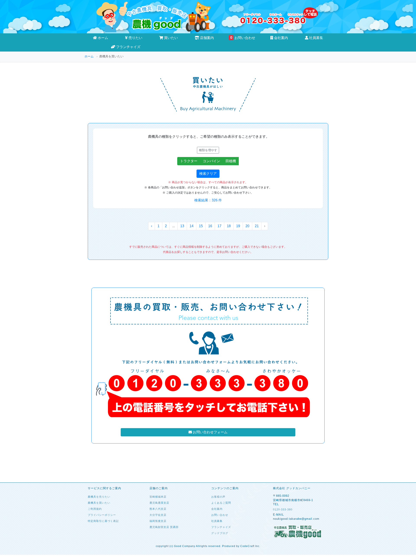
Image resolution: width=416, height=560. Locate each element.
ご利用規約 (95, 508)
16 (210, 226)
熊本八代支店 (158, 508)
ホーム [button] (102, 38)
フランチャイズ (127, 47)
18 (229, 226)
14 (191, 226)
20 (247, 226)
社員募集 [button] (315, 38)
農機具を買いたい (99, 502)
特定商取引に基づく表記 (103, 521)
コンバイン (211, 161)
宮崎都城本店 (158, 496)
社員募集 (217, 521)
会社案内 (217, 508)
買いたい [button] (170, 38)
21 (257, 226)
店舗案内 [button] (206, 38)
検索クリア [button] (208, 173)
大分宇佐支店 (158, 514)
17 (219, 226)
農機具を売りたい (99, 496)
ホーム (89, 56)
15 (201, 226)
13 (182, 226)
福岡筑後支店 (158, 521)
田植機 (231, 161)
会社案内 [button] (280, 38)
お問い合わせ (242, 38)
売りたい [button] (135, 38)
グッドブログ (219, 533)
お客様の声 (218, 496)
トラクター (188, 161)
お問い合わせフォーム (210, 432)
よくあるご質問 (221, 502)
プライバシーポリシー (102, 514)
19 (238, 226)
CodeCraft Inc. (250, 546)
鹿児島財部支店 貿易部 (164, 527)
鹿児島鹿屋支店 (159, 502)
